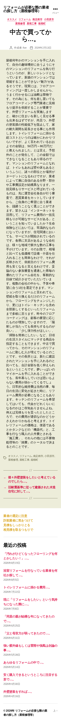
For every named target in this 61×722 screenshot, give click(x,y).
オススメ (12, 19)
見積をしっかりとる (16, 525)
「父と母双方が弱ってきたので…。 (27, 633)
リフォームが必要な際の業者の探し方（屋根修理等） (26, 9)
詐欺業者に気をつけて (18, 520)
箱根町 (42, 23)
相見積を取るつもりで (18, 529)
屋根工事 (32, 23)
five (25, 47)
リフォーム (25, 19)
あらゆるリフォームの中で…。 (24, 662)
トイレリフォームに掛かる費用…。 (27, 587)
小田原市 (49, 19)
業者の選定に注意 (15, 516)
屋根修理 (20, 23)
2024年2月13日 (43, 47)
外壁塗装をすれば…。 (18, 691)
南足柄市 (37, 19)
